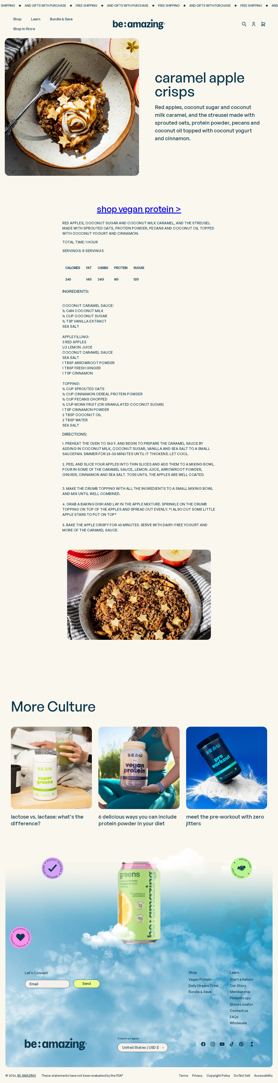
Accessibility (263, 1075)
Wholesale (238, 1023)
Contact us (239, 1010)
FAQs (234, 1017)
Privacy (197, 1075)
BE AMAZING (26, 1075)
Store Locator (241, 1004)
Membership (240, 992)
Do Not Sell (242, 1075)
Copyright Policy (218, 1075)
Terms (183, 1075)
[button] (244, 24)
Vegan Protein (200, 979)
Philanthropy (240, 998)
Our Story (238, 986)
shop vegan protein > (139, 209)
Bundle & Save (200, 992)
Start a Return (241, 979)
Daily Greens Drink (204, 986)
